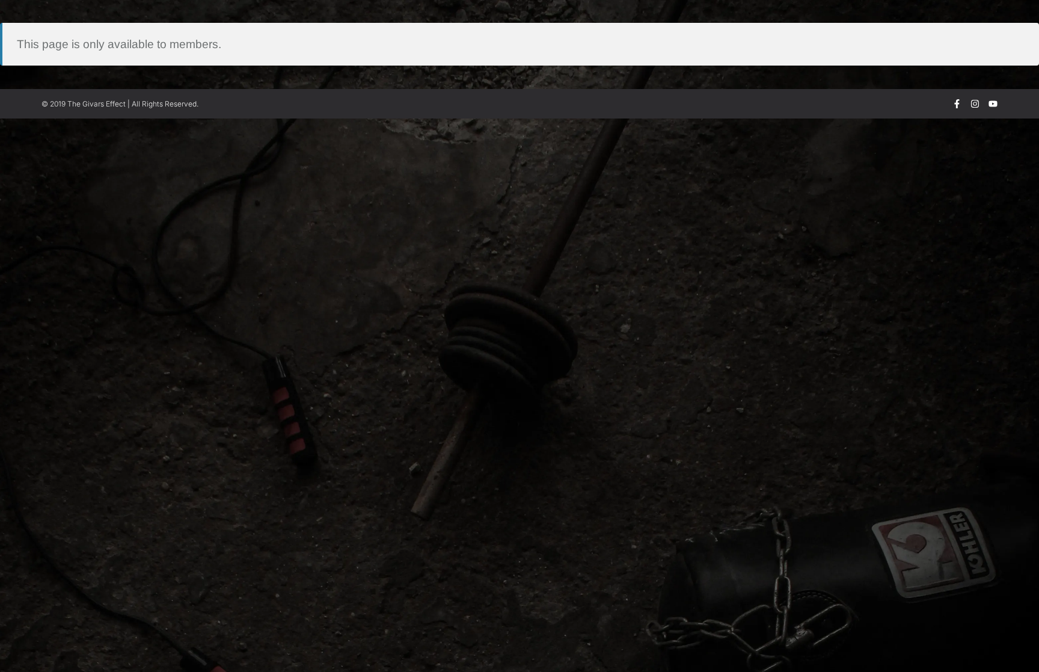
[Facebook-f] (956, 103)
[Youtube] (993, 103)
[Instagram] (974, 103)
